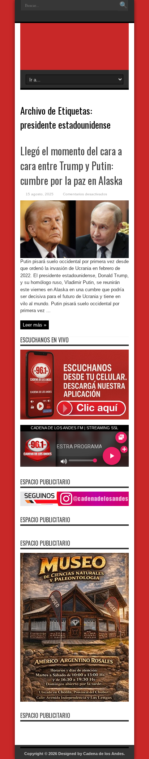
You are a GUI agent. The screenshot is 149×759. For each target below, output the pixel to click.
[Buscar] (123, 5)
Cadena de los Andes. (104, 753)
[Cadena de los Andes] (74, 52)
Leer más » (34, 325)
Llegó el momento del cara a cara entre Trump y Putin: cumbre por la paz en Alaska (71, 165)
